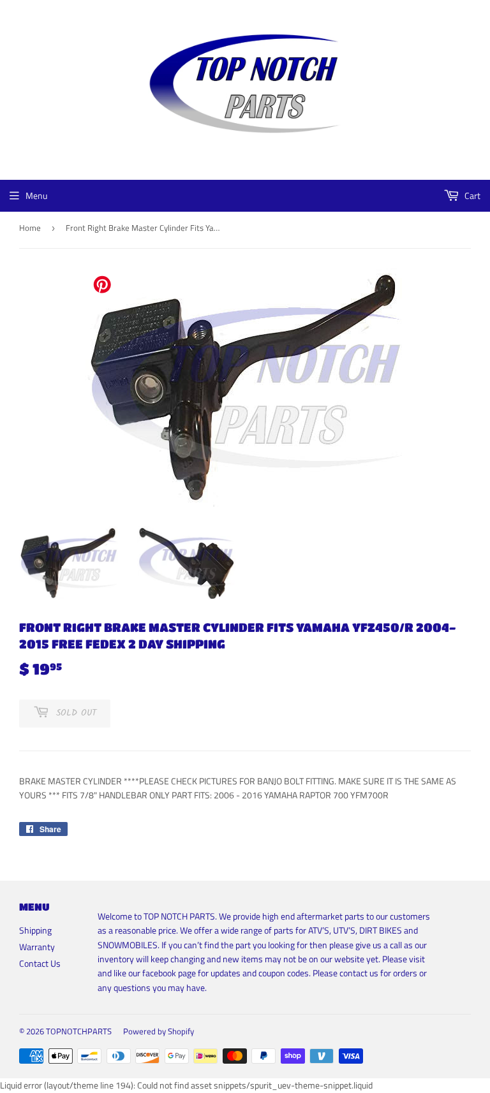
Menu (36, 195)
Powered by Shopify (158, 1031)
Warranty (37, 946)
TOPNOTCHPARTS (79, 1031)
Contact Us (40, 963)
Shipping (35, 930)
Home (30, 227)
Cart (471, 195)
